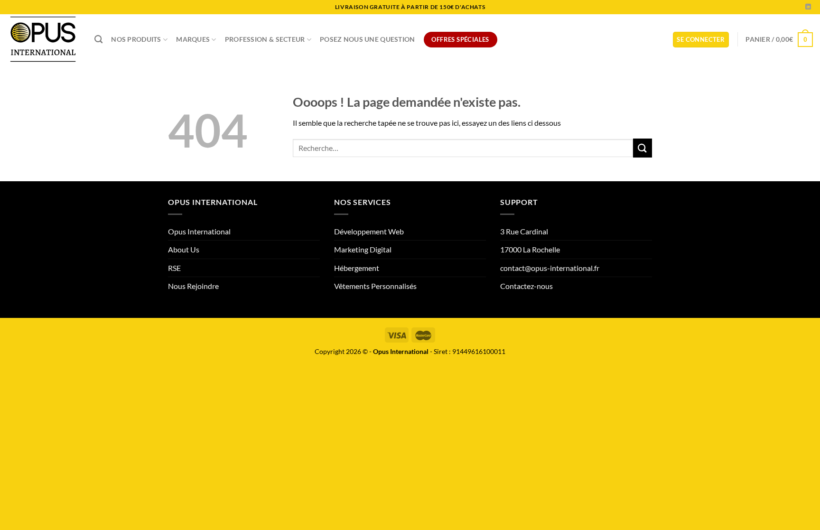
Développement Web (369, 231)
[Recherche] (98, 39)
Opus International (199, 231)
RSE (174, 267)
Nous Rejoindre (193, 285)
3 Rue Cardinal (524, 231)
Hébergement (356, 267)
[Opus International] (43, 40)
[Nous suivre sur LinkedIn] (808, 7)
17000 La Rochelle (530, 249)
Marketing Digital (362, 249)
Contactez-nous (526, 285)
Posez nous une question (367, 39)
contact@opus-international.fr (549, 267)
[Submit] (642, 148)
